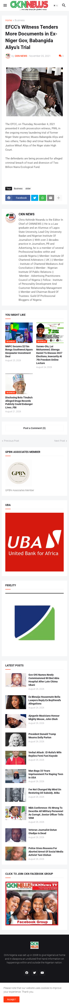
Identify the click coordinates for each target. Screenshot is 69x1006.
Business (20, 20)
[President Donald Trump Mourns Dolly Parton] (15, 739)
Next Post (59, 440)
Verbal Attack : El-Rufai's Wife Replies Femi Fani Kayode (45, 754)
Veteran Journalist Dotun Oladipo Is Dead (42, 831)
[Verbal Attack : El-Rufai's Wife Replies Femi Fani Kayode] (15, 758)
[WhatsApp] (42, 198)
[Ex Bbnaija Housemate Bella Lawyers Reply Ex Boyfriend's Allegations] (15, 702)
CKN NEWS (26, 214)
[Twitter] (34, 198)
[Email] (50, 198)
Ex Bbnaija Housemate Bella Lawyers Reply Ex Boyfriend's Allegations (44, 700)
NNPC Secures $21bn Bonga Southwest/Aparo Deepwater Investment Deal (19, 351)
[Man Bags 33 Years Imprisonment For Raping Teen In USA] (15, 776)
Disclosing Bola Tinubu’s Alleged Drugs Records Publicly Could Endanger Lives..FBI (19, 402)
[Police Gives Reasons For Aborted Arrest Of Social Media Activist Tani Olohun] (15, 854)
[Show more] (58, 198)
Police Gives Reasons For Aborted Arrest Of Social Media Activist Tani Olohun (45, 851)
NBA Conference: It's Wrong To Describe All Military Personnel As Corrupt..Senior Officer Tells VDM (45, 812)
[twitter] (34, 973)
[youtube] (42, 973)
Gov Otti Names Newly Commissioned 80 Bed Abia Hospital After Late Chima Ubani (43, 679)
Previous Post (11, 440)
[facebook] (27, 973)
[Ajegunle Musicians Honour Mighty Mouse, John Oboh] (15, 721)
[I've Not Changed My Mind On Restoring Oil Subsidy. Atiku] (15, 795)
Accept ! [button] (11, 999)
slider (28, 188)
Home (8, 20)
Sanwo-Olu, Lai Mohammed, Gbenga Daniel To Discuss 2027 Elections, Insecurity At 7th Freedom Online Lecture (49, 355)
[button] (5, 5)
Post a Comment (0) (34, 428)
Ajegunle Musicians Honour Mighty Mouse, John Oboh (43, 717)
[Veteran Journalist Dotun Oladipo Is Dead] (15, 835)
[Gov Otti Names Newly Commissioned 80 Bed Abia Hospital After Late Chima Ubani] (15, 680)
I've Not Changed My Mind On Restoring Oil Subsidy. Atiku (44, 791)
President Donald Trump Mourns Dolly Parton (42, 736)
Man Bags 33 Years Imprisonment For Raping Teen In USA (45, 774)
